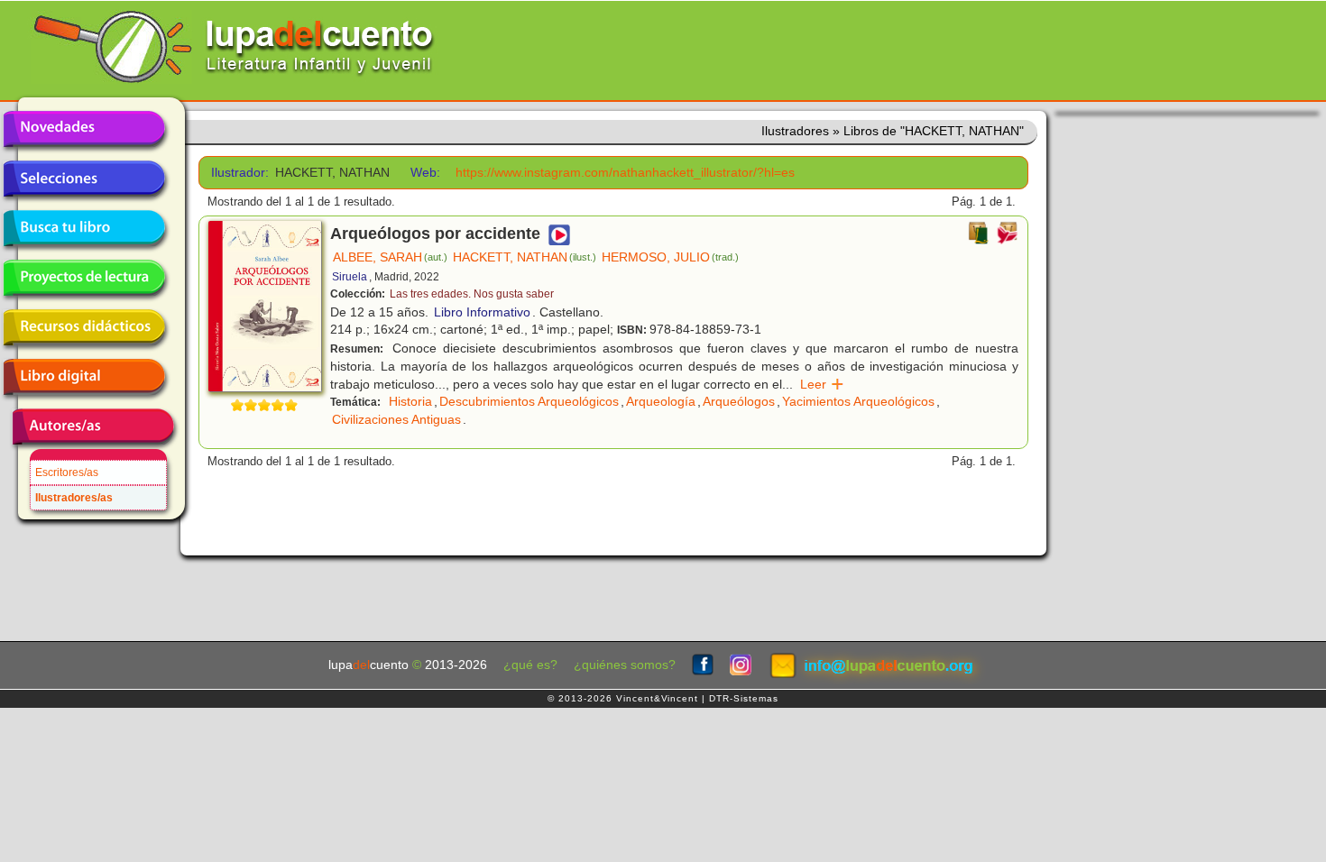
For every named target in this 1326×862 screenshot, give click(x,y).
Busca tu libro (84, 228)
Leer (822, 384)
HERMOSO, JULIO (670, 257)
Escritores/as (66, 472)
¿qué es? (530, 665)
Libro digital (84, 377)
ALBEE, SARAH (390, 257)
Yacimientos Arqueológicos (858, 401)
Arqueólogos (739, 401)
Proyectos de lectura (84, 278)
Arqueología (660, 401)
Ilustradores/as (74, 497)
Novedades (84, 129)
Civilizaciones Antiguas (396, 419)
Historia (410, 401)
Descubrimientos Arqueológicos (529, 401)
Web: (425, 172)
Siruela (349, 277)
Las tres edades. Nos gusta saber (472, 294)
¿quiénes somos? (625, 665)
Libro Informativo (482, 312)
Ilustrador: (236, 172)
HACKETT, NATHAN (524, 257)
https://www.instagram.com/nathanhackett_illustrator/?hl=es (625, 172)
